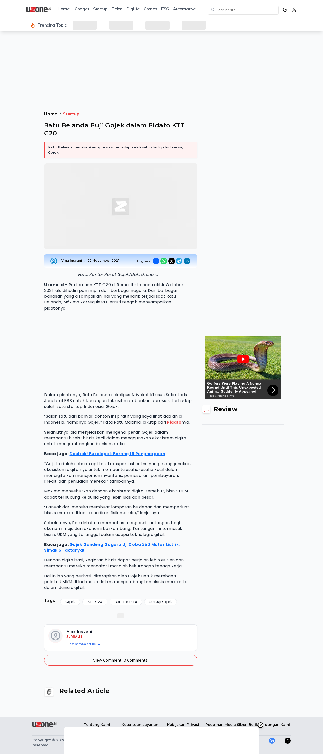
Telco (117, 9)
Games (150, 9)
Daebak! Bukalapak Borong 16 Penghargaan (117, 454)
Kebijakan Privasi (183, 724)
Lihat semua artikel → (83, 644)
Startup (100, 9)
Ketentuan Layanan (140, 724)
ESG (165, 9)
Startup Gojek (160, 602)
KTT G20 (95, 602)
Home (64, 9)
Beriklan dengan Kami (269, 724)
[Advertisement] (24, 116)
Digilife (133, 9)
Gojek (70, 602)
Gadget (82, 9)
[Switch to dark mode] (285, 9)
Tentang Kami (97, 724)
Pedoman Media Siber (226, 724)
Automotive (184, 9)
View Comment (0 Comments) (120, 660)
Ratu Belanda (126, 602)
